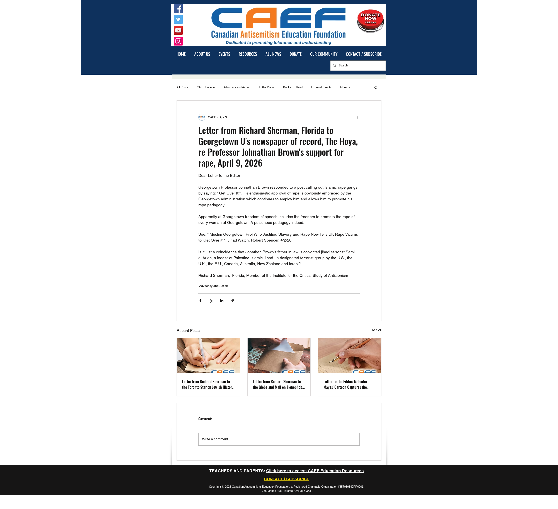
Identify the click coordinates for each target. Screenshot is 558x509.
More (343, 87)
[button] (202, 54)
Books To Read (293, 87)
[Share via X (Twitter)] (211, 301)
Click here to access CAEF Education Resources (315, 470)
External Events (321, 87)
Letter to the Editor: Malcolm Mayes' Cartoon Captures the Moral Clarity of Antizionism (345, 384)
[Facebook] (178, 8)
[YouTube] (178, 30)
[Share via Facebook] (200, 301)
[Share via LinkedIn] (222, 301)
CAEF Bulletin (206, 87)
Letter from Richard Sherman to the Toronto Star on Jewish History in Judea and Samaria (208, 384)
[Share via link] (232, 301)
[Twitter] (178, 19)
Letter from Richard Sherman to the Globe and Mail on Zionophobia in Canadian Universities (279, 384)
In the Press (266, 87)
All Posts (182, 87)
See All (376, 329)
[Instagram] (178, 41)
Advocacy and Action (236, 87)
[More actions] (357, 117)
